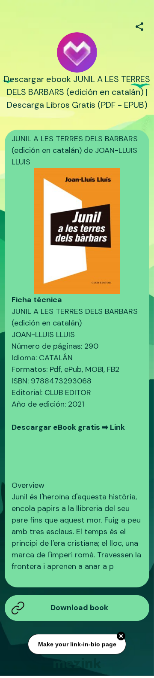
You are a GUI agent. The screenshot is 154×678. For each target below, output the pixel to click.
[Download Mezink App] (77, 662)
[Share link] (139, 25)
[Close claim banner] (121, 636)
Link (117, 427)
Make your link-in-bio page (77, 644)
